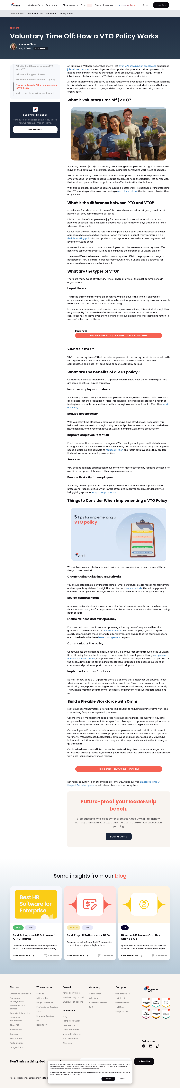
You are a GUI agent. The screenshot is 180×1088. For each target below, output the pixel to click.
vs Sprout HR (121, 1011)
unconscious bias (112, 630)
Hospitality (41, 1024)
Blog (22, 13)
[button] (36, 5)
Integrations (16, 1047)
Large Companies (45, 1002)
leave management (109, 637)
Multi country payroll (73, 997)
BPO (38, 1020)
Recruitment (16, 1038)
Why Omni (94, 998)
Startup (40, 993)
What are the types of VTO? (30, 74)
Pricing (98, 5)
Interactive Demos (72, 1034)
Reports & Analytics (20, 1013)
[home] (17, 4)
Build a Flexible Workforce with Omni (34, 93)
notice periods (134, 588)
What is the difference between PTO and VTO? (34, 68)
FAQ (91, 1007)
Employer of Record (73, 1001)
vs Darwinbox (122, 1002)
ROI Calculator (70, 1038)
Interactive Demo (127, 5)
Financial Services (45, 1016)
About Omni (95, 993)
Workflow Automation (16, 1019)
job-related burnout (78, 69)
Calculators (69, 1025)
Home (14, 13)
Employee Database (20, 993)
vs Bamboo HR (122, 993)
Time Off (14, 1025)
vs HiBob (119, 1007)
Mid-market (42, 998)
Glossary (67, 1043)
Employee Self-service (17, 1007)
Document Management (17, 1000)
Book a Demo (161, 5)
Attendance (16, 1029)
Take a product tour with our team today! (119, 769)
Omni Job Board (71, 1029)
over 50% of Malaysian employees (138, 66)
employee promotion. (104, 492)
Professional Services (47, 1007)
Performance (16, 1043)
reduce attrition (114, 450)
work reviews (88, 658)
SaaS (38, 1011)
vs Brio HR (120, 998)
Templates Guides (72, 1020)
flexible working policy (79, 238)
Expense (14, 1034)
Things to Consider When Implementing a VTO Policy (36, 86)
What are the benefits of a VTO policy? (36, 79)
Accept (108, 1079)
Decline (122, 1079)
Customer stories (98, 1002)
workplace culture (127, 191)
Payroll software (71, 992)
